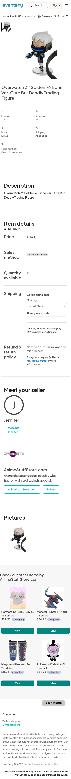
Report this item (53, 702)
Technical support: (12, 723)
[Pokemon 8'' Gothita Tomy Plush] (53, 663)
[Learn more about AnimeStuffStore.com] (14, 454)
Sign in (56, 5)
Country (32, 300)
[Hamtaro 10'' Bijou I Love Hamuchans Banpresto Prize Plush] (17, 610)
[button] (37, 5)
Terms (27, 764)
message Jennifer (36, 360)
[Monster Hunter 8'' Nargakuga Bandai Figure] (53, 610)
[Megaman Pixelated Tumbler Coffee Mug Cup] (17, 663)
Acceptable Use (50, 764)
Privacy (36, 764)
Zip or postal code (38, 313)
